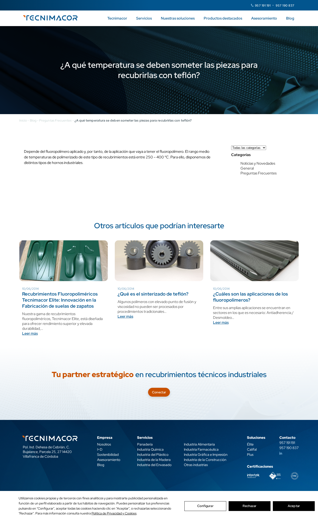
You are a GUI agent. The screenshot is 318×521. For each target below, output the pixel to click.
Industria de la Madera (154, 459)
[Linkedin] (280, 453)
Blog (290, 18)
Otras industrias (196, 465)
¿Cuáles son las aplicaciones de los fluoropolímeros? (250, 297)
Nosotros (104, 444)
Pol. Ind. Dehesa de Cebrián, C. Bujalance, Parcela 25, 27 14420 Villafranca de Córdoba (47, 452)
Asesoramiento (264, 18)
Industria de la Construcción (205, 459)
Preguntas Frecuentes (55, 120)
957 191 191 (263, 5)
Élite (250, 444)
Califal (252, 449)
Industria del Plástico (153, 454)
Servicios (144, 18)
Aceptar (294, 506)
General (247, 168)
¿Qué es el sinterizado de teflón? (153, 294)
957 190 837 (285, 5)
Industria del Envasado (154, 465)
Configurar (205, 506)
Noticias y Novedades (257, 163)
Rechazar (249, 506)
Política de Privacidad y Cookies (113, 513)
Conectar (159, 392)
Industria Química (150, 449)
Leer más (30, 333)
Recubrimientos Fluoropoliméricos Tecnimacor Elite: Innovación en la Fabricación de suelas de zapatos (60, 300)
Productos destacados (223, 18)
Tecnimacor (117, 18)
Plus (250, 454)
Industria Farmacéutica (201, 449)
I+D (99, 449)
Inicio (23, 120)
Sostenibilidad (108, 454)
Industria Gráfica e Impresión (205, 454)
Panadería (145, 444)
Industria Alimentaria (199, 444)
